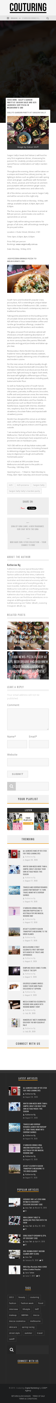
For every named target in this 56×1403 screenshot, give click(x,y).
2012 (11, 1297)
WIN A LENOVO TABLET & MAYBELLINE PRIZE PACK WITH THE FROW (35, 1220)
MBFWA (25, 1315)
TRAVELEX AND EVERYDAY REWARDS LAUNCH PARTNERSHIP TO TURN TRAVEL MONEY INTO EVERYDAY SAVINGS (35, 891)
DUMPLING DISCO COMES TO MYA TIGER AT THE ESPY (34, 969)
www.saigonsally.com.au (26, 244)
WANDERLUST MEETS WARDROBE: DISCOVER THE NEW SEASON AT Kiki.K (34, 1022)
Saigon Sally (39, 485)
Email (33, 736)
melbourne (35, 1321)
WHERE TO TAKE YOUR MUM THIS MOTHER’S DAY (29, 639)
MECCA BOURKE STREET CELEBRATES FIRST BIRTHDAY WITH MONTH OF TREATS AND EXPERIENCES (33, 951)
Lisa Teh (28, 1208)
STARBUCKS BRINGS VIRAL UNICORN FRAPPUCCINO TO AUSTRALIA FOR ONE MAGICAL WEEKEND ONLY (33, 912)
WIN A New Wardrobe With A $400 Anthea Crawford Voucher (35, 1268)
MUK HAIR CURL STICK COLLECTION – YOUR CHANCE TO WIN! (28, 543)
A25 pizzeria (23, 485)
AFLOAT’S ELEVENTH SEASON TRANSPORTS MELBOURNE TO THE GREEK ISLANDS (35, 931)
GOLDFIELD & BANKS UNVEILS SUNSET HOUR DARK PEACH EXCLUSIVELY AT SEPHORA (33, 986)
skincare (13, 1327)
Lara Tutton (29, 1272)
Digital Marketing (32, 1388)
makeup (13, 1315)
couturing (34, 1297)
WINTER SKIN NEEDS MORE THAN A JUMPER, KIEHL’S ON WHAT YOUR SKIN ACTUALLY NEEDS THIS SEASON (35, 870)
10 (42, 1260)
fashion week (27, 1303)
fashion (12, 1303)
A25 (11, 485)
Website (12, 754)
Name (11, 736)
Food (40, 1303)
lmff (37, 1309)
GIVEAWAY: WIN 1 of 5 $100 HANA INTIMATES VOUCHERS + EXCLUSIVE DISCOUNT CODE (34, 1202)
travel (40, 1333)
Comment (13, 705)
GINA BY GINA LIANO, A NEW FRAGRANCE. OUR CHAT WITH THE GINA (28, 528)
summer (28, 1333)
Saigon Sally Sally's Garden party (24, 491)
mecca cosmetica (17, 1321)
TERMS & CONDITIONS (28, 1398)
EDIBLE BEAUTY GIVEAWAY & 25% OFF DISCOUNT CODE (34, 1236)
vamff (12, 1339)
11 (26, 1211)
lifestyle (26, 1309)
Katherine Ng (21, 646)
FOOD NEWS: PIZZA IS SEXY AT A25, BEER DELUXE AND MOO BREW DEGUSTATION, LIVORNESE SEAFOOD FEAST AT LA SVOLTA (28, 663)
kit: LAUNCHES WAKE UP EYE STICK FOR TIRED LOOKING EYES (35, 852)
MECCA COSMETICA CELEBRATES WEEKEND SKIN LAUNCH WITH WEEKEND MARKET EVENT (34, 1004)
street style (14, 1333)
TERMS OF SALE (39, 1396)
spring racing (28, 1327)
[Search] (48, 18)
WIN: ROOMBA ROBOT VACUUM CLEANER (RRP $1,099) (34, 1252)
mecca (36, 1315)
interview (13, 1309)
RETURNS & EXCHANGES (21, 1396)
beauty (22, 1297)
